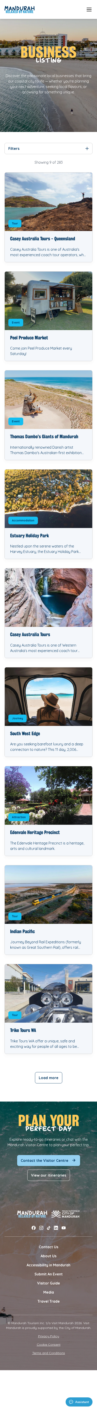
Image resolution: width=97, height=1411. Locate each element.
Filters (13, 148)
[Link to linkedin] (56, 1228)
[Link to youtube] (64, 1228)
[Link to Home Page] (20, 9)
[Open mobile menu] (89, 9)
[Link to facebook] (34, 1228)
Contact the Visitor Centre (44, 1160)
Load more (48, 1077)
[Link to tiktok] (48, 1228)
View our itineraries (48, 1175)
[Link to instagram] (41, 1228)
